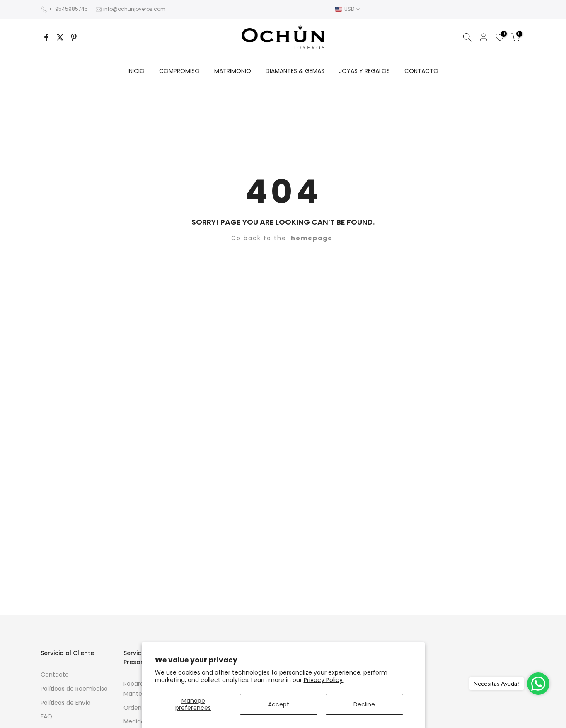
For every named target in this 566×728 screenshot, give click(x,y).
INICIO (136, 71)
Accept (278, 704)
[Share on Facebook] (46, 37)
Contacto (55, 674)
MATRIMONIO (232, 71)
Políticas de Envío (66, 703)
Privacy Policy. (324, 680)
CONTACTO (421, 71)
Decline (364, 704)
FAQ (46, 716)
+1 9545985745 (68, 8)
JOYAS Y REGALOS (364, 71)
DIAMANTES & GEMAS (295, 71)
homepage (312, 238)
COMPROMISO (179, 71)
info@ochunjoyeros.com (134, 8)
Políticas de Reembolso (74, 688)
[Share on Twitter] (60, 37)
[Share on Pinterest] (73, 37)
